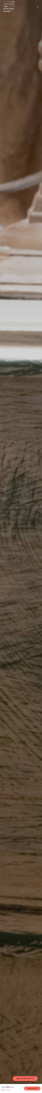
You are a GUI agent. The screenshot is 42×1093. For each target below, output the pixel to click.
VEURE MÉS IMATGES (26, 1078)
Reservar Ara (32, 1088)
